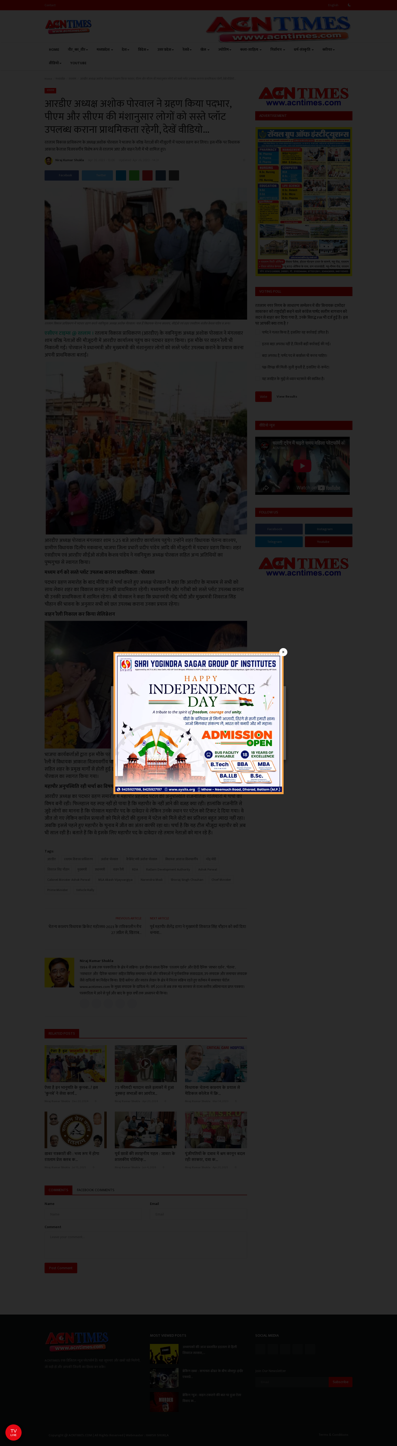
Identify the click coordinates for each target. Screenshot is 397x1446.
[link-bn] (198, 723)
